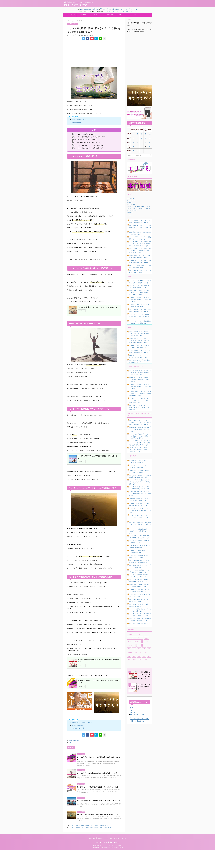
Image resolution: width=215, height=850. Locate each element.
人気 (129, 649)
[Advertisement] (94, 54)
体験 (134, 649)
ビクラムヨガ (131, 645)
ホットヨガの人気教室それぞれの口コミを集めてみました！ (140, 541)
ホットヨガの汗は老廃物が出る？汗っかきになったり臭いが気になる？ (98, 814)
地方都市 (130, 652)
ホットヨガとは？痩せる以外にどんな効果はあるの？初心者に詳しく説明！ (140, 619)
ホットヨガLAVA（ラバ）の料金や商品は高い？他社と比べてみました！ (140, 238)
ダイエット (146, 641)
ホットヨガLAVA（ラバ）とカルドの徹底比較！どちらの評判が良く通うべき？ (140, 261)
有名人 (146, 652)
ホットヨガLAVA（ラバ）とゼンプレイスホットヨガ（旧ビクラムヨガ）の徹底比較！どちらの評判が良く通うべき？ (140, 244)
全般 (139, 649)
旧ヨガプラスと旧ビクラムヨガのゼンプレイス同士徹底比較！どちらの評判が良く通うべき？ (140, 379)
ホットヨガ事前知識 (77, 725)
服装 (129, 656)
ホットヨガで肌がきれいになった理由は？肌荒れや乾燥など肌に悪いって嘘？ (140, 488)
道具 (146, 659)
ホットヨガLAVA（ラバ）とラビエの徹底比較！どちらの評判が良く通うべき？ (140, 221)
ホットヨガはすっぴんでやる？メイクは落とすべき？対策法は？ (140, 595)
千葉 (149, 649)
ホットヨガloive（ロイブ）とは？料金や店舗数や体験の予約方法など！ (140, 361)
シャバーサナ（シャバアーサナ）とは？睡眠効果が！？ (90, 145)
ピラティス (137, 15)
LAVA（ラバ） (131, 634)
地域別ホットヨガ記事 (78, 728)
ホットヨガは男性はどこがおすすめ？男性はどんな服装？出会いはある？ (140, 580)
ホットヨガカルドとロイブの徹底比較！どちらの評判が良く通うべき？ (140, 305)
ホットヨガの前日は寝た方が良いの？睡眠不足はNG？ (89, 137)
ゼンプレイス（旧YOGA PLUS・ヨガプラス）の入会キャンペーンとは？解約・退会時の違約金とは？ (140, 400)
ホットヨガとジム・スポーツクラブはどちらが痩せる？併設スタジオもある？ (140, 615)
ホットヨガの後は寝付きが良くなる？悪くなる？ (88, 142)
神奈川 (134, 659)
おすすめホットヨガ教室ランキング (82, 723)
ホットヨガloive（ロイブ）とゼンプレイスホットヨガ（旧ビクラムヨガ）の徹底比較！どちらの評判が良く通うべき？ (140, 340)
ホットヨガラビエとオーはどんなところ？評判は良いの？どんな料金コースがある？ (140, 510)
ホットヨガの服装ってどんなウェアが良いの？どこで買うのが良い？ (140, 610)
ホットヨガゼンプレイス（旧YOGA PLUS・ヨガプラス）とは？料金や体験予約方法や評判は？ (140, 407)
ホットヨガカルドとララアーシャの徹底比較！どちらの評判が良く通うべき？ (140, 282)
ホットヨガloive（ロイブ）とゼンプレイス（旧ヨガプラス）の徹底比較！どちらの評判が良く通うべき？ (140, 333)
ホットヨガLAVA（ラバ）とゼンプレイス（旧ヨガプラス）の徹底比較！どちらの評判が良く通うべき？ (140, 250)
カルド (129, 641)
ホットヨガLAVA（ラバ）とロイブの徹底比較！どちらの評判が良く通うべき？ (140, 256)
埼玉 (136, 652)
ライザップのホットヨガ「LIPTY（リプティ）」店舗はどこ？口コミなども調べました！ (140, 517)
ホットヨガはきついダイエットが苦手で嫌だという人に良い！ (140, 605)
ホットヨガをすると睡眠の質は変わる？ (85, 134)
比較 (139, 656)
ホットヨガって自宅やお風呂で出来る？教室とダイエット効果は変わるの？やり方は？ (140, 531)
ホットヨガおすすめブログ (75, 5)
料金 (141, 652)
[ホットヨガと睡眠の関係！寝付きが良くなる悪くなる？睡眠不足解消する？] (96, 38)
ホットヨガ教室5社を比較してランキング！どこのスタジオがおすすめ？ (139, 571)
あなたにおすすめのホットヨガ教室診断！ (144, 687)
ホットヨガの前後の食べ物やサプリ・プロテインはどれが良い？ (90, 825)
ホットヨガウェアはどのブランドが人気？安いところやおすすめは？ (139, 466)
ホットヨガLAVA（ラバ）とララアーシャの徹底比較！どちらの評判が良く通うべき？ (140, 227)
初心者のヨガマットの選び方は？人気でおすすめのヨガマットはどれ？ (98, 787)
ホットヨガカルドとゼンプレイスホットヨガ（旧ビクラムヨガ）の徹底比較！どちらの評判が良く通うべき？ (140, 292)
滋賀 (149, 656)
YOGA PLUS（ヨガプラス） (135, 638)
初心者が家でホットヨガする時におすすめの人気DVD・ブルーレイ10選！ (140, 499)
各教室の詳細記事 (92, 838)
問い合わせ (124, 838)
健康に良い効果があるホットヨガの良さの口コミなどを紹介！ (107, 845)
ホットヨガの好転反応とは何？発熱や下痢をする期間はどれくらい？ (91, 827)
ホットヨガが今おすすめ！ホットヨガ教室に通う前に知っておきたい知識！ (140, 476)
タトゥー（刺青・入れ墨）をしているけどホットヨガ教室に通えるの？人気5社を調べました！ (140, 482)
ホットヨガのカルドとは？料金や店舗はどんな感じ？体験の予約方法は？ (140, 322)
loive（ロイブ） (142, 634)
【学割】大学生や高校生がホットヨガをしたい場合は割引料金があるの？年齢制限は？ (140, 493)
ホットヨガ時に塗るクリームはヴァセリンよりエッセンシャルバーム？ (98, 801)
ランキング (96, 15)
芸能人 (140, 659)
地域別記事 (110, 15)
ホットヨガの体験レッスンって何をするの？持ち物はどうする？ (140, 600)
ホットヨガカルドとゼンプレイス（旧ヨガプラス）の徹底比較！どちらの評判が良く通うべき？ (140, 299)
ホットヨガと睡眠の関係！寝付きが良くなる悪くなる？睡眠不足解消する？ (140, 561)
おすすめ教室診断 (77, 122)
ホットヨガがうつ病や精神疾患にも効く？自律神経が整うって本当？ (98, 773)
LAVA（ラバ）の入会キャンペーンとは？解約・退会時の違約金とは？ (140, 266)
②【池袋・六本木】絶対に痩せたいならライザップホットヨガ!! (118, 9)
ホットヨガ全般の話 (70, 15)
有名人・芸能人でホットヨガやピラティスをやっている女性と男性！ (140, 461)
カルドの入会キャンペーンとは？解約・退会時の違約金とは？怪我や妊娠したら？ (140, 316)
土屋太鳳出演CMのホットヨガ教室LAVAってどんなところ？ (140, 233)
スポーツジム (137, 641)
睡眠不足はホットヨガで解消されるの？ (85, 139)
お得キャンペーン (123, 15)
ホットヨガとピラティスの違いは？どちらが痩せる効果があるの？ (140, 551)
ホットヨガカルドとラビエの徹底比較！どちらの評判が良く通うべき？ (140, 286)
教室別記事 (83, 15)
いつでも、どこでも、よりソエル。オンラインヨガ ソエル (119, 11)
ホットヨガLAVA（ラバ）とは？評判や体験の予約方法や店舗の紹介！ (140, 271)
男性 (129, 659)
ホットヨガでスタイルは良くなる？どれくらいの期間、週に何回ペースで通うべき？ (140, 524)
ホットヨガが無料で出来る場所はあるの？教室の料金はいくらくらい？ (139, 504)
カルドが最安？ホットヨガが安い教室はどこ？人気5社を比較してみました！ (140, 537)
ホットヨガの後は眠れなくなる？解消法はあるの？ (88, 148)
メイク (139, 645)
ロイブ (132, 712)
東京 (134, 656)
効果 (70, 742)
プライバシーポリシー (115, 838)
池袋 (144, 656)
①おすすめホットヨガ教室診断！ (89, 9)
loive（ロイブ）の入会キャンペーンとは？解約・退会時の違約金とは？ (139, 356)
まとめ (146, 638)
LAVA (132, 708)
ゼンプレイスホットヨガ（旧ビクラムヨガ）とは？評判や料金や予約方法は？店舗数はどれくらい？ (140, 449)
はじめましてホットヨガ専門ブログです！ (139, 624)
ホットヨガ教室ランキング (79, 119)
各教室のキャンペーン (103, 838)
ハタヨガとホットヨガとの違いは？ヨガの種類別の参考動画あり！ (140, 546)
